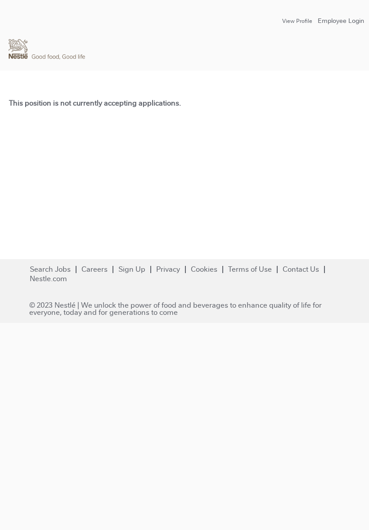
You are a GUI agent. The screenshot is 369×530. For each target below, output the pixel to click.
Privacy (168, 269)
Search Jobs (50, 269)
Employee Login (341, 21)
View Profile (297, 21)
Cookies (204, 269)
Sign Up (131, 269)
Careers (94, 269)
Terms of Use (250, 269)
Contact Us (301, 269)
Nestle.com (48, 278)
